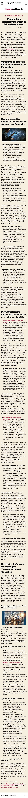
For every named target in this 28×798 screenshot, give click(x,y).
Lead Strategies (9, 15)
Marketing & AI (19, 15)
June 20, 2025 (19, 27)
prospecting (9, 49)
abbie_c (11, 27)
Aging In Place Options (14, 2)
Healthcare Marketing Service (9, 787)
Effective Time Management (11, 662)
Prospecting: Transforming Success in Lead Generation (14, 22)
